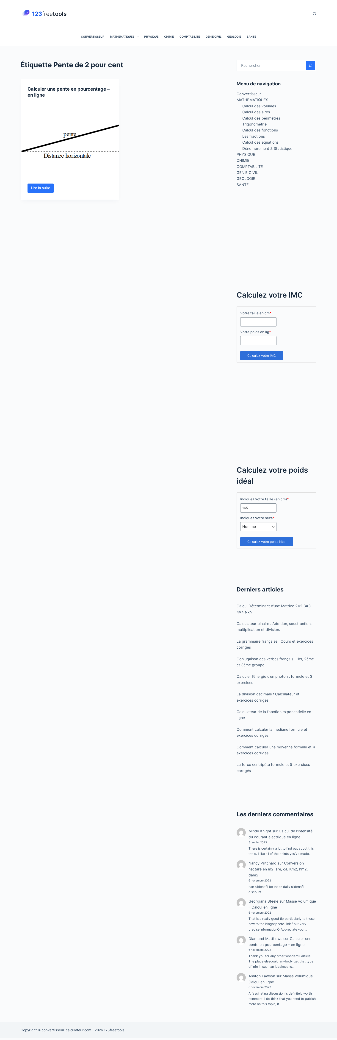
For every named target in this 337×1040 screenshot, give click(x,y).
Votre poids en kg (255, 332)
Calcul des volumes (259, 106)
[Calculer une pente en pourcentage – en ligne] (70, 140)
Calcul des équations (260, 142)
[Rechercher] (314, 14)
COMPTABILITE (190, 36)
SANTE (251, 36)
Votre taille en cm (255, 313)
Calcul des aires (256, 112)
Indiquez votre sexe (257, 518)
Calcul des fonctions (260, 130)
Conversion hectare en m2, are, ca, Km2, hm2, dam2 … (278, 869)
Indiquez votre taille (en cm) (264, 499)
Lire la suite (42, 189)
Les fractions (253, 136)
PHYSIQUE (151, 36)
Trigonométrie (254, 124)
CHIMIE (169, 36)
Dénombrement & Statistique (267, 148)
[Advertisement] (276, 241)
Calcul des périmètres (261, 118)
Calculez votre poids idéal (266, 542)
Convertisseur (92, 36)
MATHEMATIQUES (122, 36)
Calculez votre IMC (261, 355)
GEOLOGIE (234, 36)
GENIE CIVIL (213, 36)
